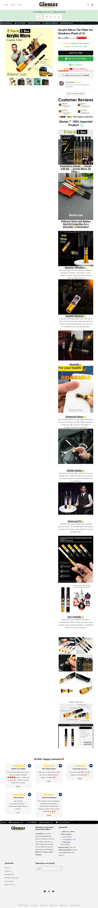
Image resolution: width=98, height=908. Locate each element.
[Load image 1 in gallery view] (13, 81)
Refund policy (43, 905)
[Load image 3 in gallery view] (29, 81)
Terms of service (53, 905)
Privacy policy (34, 905)
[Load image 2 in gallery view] (21, 81)
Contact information (75, 905)
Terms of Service (10, 884)
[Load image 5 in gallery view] (45, 81)
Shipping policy (64, 905)
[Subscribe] (60, 868)
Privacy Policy (9, 881)
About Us (7, 867)
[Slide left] (7, 82)
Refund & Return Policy (12, 878)
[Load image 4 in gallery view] (37, 81)
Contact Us (8, 871)
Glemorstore (25, 905)
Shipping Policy (9, 874)
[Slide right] (51, 82)
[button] (88, 5)
